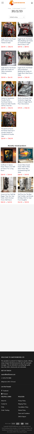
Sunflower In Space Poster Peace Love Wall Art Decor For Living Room (8, 167)
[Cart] (32, 3)
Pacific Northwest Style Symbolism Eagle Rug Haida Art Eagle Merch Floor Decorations (25, 101)
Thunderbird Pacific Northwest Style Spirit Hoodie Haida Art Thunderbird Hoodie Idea (8, 132)
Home (9, 8)
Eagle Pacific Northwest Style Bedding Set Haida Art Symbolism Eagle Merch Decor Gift (25, 42)
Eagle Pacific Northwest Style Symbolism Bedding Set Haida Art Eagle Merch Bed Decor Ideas (25, 71)
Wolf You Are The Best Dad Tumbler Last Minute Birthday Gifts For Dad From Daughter (25, 197)
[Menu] (2, 2)
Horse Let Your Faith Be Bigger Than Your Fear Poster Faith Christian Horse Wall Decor (8, 197)
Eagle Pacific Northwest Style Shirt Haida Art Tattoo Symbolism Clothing (8, 70)
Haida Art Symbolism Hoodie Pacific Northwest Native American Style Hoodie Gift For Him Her (8, 102)
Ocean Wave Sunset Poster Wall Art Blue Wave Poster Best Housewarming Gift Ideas (24, 168)
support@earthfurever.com (8, 374)
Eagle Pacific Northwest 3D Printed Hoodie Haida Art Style (8, 41)
